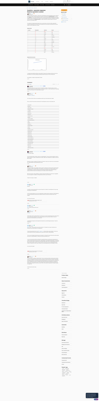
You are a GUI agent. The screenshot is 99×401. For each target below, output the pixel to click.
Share (28, 91)
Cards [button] (63, 368)
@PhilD (28, 207)
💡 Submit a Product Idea (65, 20)
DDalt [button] (30, 184)
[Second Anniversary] (34, 13)
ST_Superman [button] (31, 86)
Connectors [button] (63, 370)
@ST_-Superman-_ (32, 95)
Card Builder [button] (64, 372)
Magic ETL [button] (63, 369)
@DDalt (29, 212)
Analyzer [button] (68, 372)
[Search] (66, 4)
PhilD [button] (29, 13)
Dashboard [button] (68, 370)
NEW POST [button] (64, 10)
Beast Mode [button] (67, 368)
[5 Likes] (34, 184)
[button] (28, 14)
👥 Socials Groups (64, 21)
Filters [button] (63, 371)
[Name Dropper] (40, 86)
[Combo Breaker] (41, 86)
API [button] (70, 372)
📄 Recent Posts (64, 15)
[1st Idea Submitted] (42, 86)
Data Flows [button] (67, 373)
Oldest (30, 84)
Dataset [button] (67, 369)
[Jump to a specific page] (58, 84)
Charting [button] (66, 371)
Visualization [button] (63, 373)
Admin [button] (70, 371)
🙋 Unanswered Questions (67, 18)
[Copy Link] (32, 14)
